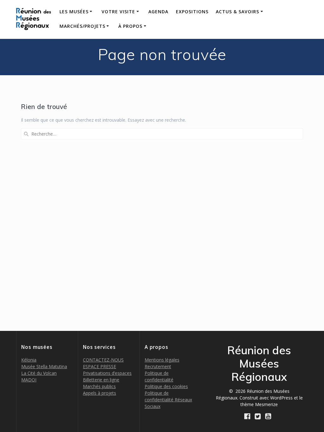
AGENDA (158, 12)
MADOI (28, 380)
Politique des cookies (166, 386)
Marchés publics (99, 386)
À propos (130, 26)
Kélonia (28, 360)
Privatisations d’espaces (107, 373)
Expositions (192, 12)
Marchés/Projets (82, 26)
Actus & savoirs (237, 12)
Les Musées (74, 12)
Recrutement (158, 366)
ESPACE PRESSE (99, 366)
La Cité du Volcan (39, 373)
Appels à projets (99, 393)
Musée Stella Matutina (44, 366)
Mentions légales (162, 360)
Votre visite (118, 12)
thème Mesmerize (259, 404)
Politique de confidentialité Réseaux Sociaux (168, 399)
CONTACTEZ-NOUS (103, 360)
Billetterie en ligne (101, 380)
